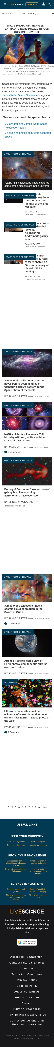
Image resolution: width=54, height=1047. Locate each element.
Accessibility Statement (27, 956)
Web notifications (27, 997)
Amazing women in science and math (38, 862)
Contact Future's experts (27, 962)
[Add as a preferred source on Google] (27, 942)
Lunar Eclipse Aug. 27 (30, 13)
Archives (42, 807)
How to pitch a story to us (27, 1014)
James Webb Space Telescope (20, 95)
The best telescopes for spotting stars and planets (16, 897)
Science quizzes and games (16, 890)
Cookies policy (27, 985)
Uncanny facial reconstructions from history (38, 871)
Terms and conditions (27, 974)
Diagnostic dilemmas (16, 845)
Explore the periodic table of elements (15, 870)
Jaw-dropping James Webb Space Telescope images (16, 863)
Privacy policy (27, 980)
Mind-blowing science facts (38, 896)
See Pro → (32, 4)
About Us (27, 968)
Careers (27, 1003)
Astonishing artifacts (38, 845)
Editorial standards (27, 1009)
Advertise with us (27, 991)
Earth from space (38, 841)
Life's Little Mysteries (16, 841)
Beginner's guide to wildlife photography (38, 890)
